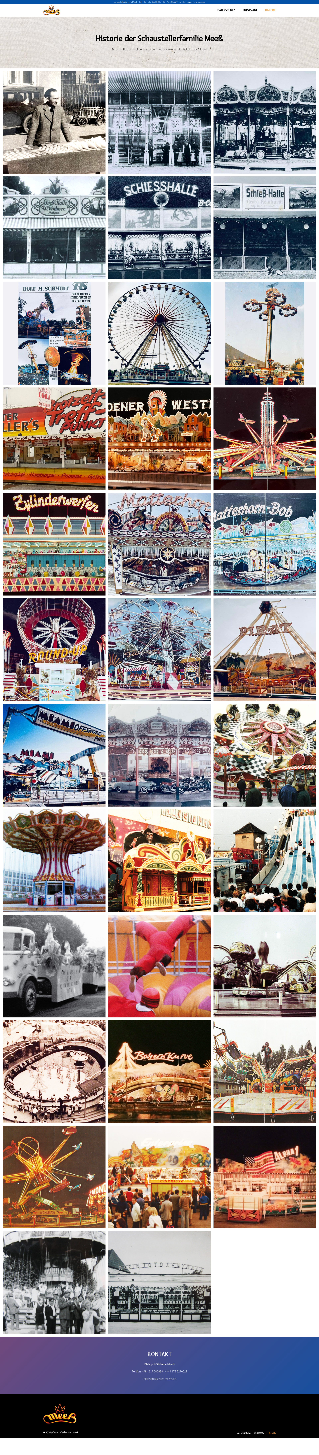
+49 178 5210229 (169, 1)
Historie (270, 10)
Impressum (250, 10)
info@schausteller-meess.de (192, 1)
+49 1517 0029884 (151, 1)
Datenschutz (226, 10)
